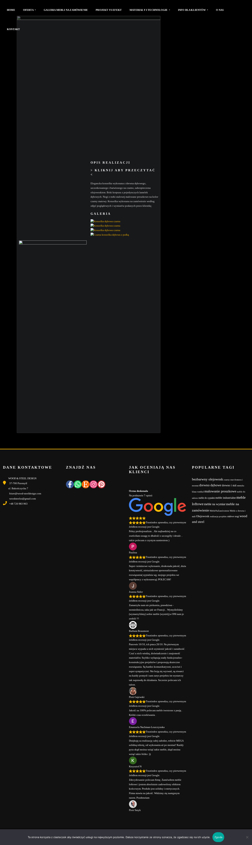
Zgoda (218, 837)
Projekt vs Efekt (109, 9)
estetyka (240, 486)
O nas (220, 9)
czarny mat (229, 480)
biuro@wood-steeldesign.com (25, 493)
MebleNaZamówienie (219, 511)
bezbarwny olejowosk (207, 479)
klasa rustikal (198, 492)
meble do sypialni (206, 498)
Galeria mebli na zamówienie (66, 9)
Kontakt (13, 29)
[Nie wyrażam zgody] (247, 837)
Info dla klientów (192, 9)
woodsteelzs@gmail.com (22, 498)
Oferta (28, 9)
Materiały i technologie (149, 9)
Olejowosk (202, 516)
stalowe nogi (233, 516)
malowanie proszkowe (220, 491)
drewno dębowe (210, 485)
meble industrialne (225, 497)
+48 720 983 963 (18, 503)
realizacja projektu (218, 516)
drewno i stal (229, 485)
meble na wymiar (214, 504)
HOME (11, 9)
